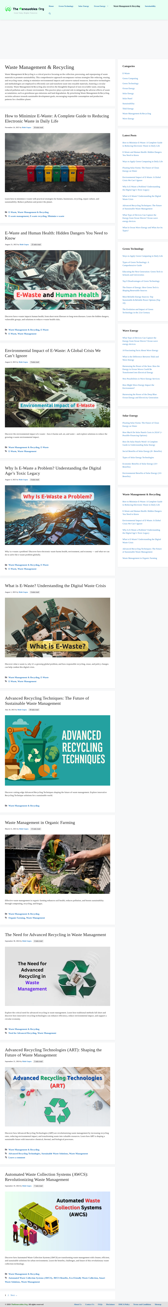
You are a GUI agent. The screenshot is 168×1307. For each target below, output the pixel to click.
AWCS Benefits (60, 1278)
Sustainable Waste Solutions (54, 1153)
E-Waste (12, 212)
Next (14, 1295)
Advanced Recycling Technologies (24, 1153)
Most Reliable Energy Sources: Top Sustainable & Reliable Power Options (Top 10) (141, 300)
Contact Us (89, 1304)
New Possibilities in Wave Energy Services (141, 379)
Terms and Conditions (142, 1304)
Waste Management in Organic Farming (40, 822)
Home (51, 6)
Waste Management (27, 333)
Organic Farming (16, 918)
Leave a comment (16, 1157)
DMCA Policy (124, 1304)
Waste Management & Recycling (127, 6)
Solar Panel (127, 98)
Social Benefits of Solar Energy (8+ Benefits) (142, 451)
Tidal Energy (128, 108)
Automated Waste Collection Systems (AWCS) (30, 1278)
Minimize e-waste (56, 216)
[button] (49, 13)
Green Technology (66, 6)
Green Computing (130, 78)
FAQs (100, 1304)
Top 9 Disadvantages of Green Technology (141, 281)
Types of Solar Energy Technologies (138, 457)
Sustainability (150, 6)
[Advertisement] (84, 38)
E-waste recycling (38, 216)
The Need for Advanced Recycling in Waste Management (55, 934)
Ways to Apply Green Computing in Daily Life (142, 161)
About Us (78, 1304)
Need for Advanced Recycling (22, 1033)
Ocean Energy (100, 6)
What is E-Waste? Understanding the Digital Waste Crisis (55, 585)
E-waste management (18, 216)
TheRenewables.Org (19, 1304)
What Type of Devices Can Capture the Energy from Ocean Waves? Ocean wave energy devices (140, 218)
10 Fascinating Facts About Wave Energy (140, 350)
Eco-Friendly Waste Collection (83, 1278)
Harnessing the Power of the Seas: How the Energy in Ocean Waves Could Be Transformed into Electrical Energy (141, 369)
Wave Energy (128, 118)
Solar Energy (83, 6)
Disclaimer (110, 1304)
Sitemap (158, 1304)
